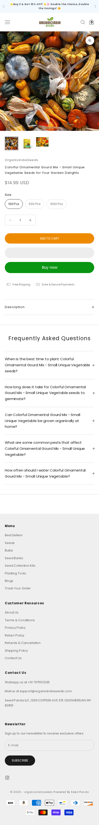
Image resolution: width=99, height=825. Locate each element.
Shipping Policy (16, 650)
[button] (49, 252)
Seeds (10, 543)
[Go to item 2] (27, 143)
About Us (12, 612)
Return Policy (14, 635)
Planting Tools (15, 573)
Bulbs (9, 550)
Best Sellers (13, 535)
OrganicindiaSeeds (21, 160)
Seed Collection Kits (20, 565)
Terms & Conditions (20, 620)
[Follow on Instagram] (7, 777)
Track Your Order (18, 588)
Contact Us (13, 658)
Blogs (9, 580)
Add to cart (49, 238)
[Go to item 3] (42, 142)
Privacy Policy (15, 627)
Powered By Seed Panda (71, 792)
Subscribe (20, 760)
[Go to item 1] (11, 143)
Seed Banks (14, 558)
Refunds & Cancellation (23, 643)
